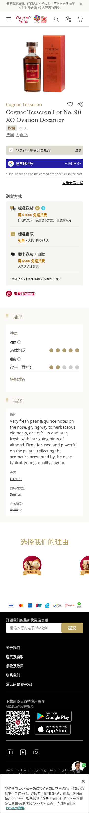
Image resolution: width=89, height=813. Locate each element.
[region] (44, 793)
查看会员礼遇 (72, 182)
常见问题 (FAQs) (19, 684)
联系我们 (13, 675)
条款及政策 (15, 665)
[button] (68, 19)
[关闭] (83, 781)
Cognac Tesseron (24, 104)
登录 (78, 150)
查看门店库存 (24, 293)
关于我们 (13, 647)
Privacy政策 (15, 808)
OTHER (16, 478)
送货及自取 (15, 656)
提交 (72, 628)
